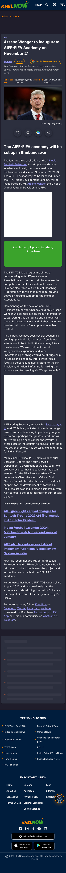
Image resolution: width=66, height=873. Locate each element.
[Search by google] (46, 5)
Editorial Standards (34, 802)
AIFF (5, 38)
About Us (11, 790)
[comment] (28, 133)
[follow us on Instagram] (27, 829)
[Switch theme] (54, 5)
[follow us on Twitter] (33, 829)
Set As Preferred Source (48, 61)
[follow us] (38, 133)
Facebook (10, 608)
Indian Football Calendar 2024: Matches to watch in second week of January (30, 532)
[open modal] (59, 798)
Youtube (46, 608)
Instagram (33, 608)
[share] (48, 133)
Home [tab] (38, 5)
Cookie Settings (32, 808)
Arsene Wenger (36, 183)
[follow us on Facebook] (20, 829)
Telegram (9, 619)
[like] (17, 133)
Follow (20, 61)
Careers (28, 785)
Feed (48, 785)
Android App (41, 612)
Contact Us (12, 796)
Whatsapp (49, 616)
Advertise (29, 790)
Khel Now (41, 604)
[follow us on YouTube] (39, 829)
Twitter (21, 608)
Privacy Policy (31, 796)
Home (9, 785)
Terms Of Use (13, 802)
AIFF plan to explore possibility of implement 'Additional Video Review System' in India (30, 548)
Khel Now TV (53, 796)
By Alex (8, 61)
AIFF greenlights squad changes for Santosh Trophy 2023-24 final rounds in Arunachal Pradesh (31, 515)
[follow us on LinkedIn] (45, 829)
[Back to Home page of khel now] (15, 5)
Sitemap (50, 790)
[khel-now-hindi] (62, 5)
